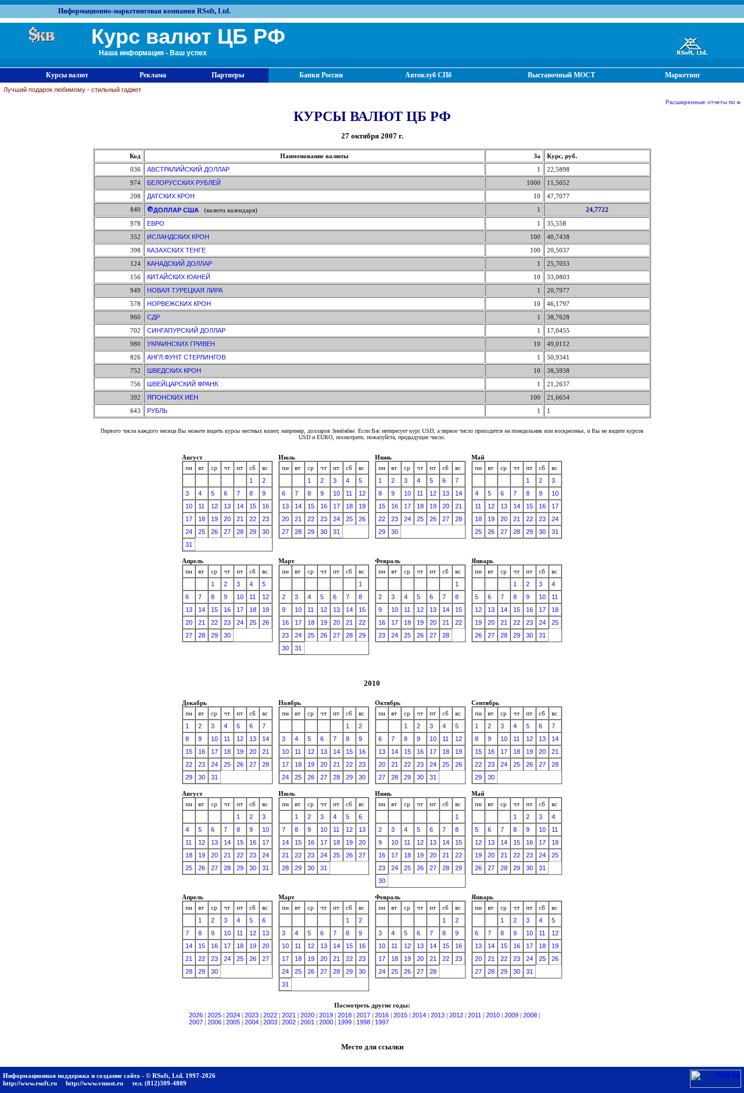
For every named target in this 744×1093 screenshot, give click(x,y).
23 (265, 518)
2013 (438, 1015)
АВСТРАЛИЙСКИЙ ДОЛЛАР (188, 169)
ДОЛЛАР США (176, 210)
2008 (530, 1015)
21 (240, 518)
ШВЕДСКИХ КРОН (174, 370)
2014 (419, 1015)
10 (188, 506)
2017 (363, 1015)
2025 (214, 1015)
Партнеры (228, 75)
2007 (196, 1022)
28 (240, 531)
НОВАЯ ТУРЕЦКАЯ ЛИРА (185, 290)
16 (265, 506)
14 (240, 506)
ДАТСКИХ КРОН (171, 196)
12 (214, 506)
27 (227, 531)
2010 (493, 1015)
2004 (252, 1022)
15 (252, 506)
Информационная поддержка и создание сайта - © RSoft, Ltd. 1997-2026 (109, 1075)
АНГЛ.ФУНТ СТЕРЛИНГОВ (186, 357)
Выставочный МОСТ (561, 75)
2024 (233, 1015)
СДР (153, 317)
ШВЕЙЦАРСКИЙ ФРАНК (182, 383)
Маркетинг (682, 75)
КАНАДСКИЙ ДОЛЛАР (179, 263)
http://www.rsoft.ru (30, 1083)
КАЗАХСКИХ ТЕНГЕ (176, 250)
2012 (456, 1015)
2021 (289, 1015)
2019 (326, 1015)
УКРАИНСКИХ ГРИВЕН (181, 343)
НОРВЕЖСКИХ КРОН (179, 303)
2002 (289, 1022)
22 (252, 518)
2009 (511, 1015)
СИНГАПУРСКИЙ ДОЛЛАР (186, 330)
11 (201, 506)
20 (227, 518)
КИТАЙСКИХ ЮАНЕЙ (178, 276)
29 (252, 531)
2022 (270, 1015)
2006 (214, 1022)
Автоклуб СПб (428, 75)
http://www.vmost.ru (94, 1083)
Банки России (321, 75)
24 (188, 531)
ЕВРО (155, 223)
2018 (345, 1015)
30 (265, 531)
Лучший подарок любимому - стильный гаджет (72, 89)
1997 (382, 1022)
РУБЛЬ (157, 410)
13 (227, 506)
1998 (363, 1022)
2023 (252, 1015)
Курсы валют (67, 75)
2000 (326, 1022)
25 (201, 531)
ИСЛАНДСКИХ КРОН (178, 236)
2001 (307, 1022)
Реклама (153, 75)
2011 (474, 1015)
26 (214, 531)
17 (188, 518)
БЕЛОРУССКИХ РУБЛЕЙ (184, 182)
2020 (307, 1015)
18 (201, 518)
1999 (345, 1022)
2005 (233, 1022)
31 (188, 544)
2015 (400, 1015)
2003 (270, 1022)
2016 (382, 1015)
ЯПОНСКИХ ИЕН (172, 397)
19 (214, 518)
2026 (196, 1015)
